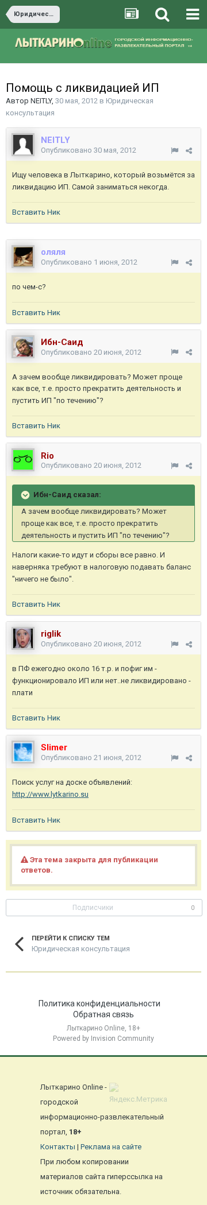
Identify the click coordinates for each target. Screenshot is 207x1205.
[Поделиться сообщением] (189, 150)
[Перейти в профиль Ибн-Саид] (23, 346)
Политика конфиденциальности (99, 1003)
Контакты (57, 1146)
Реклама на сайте (110, 1146)
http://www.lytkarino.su (50, 794)
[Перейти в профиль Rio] (23, 459)
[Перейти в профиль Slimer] (23, 752)
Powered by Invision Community (103, 1038)
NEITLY (41, 100)
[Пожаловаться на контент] (174, 150)
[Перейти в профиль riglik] (23, 638)
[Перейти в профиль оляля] (23, 256)
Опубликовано (88, 150)
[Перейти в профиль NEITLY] (23, 144)
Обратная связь (103, 1014)
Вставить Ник (36, 212)
